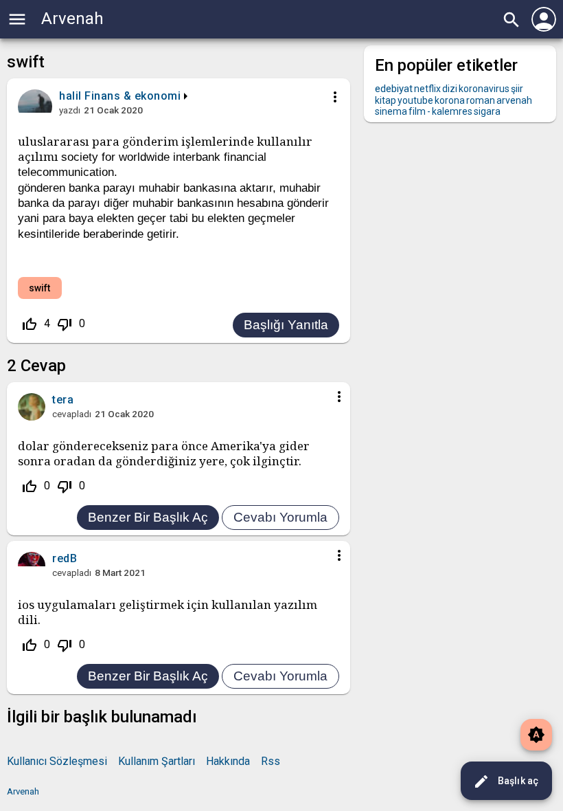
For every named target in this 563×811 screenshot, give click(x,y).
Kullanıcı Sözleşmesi (57, 761)
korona (450, 100)
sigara (487, 111)
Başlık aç (505, 781)
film (417, 111)
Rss (270, 761)
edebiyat (394, 88)
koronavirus (484, 88)
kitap (385, 100)
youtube (415, 100)
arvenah (514, 100)
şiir (517, 88)
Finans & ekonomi (132, 95)
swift (40, 287)
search (511, 20)
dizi (449, 88)
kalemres (452, 111)
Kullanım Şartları (156, 761)
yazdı (69, 109)
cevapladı (71, 413)
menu (17, 19)
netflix (427, 88)
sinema (391, 111)
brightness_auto (536, 735)
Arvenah (72, 18)
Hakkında (228, 761)
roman (480, 100)
